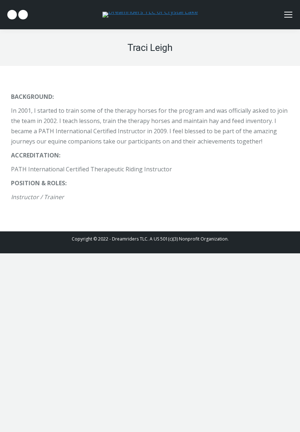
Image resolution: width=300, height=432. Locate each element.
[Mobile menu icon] (288, 14)
